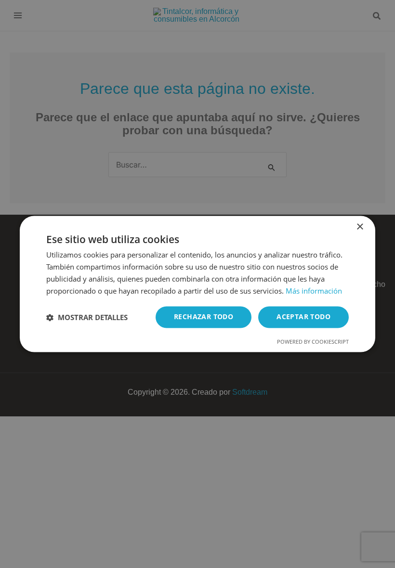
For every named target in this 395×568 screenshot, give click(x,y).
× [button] (359, 227)
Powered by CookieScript (313, 342)
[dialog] (197, 284)
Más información (314, 291)
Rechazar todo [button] (203, 317)
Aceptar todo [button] (303, 317)
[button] (87, 317)
